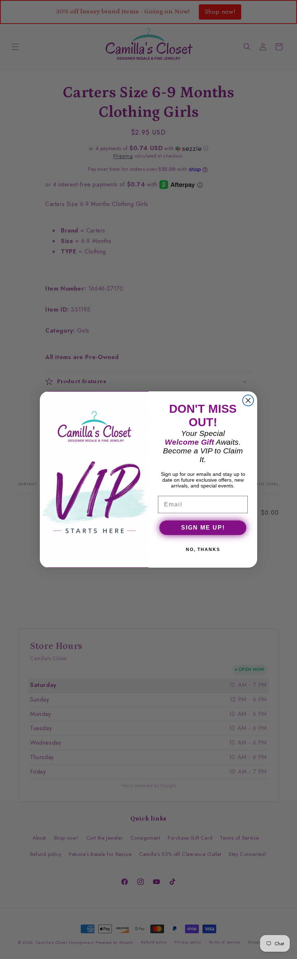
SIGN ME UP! (203, 527)
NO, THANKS (203, 549)
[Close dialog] (248, 400)
